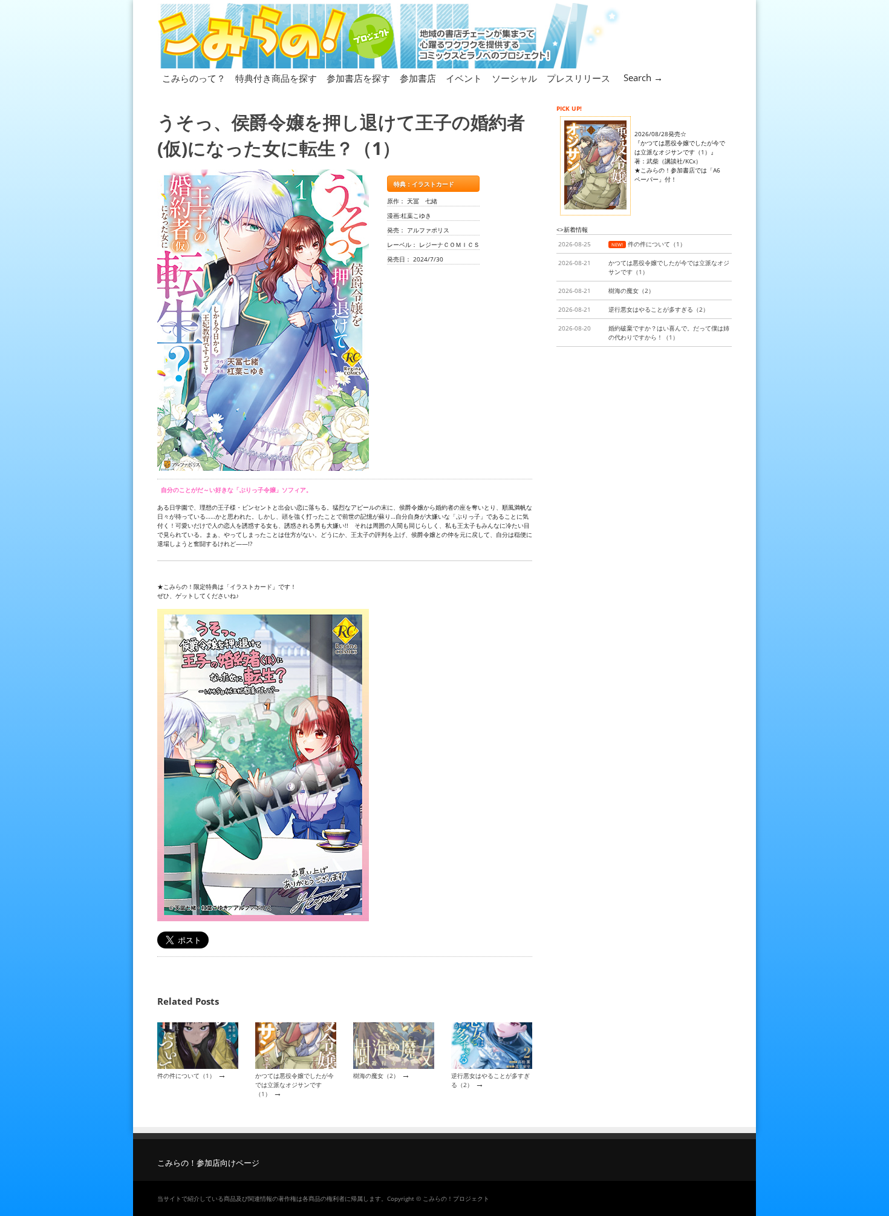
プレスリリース (578, 78)
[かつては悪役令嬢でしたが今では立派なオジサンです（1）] (295, 1066)
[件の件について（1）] (197, 1066)
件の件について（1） (186, 1075)
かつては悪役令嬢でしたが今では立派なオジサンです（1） (294, 1085)
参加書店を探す (358, 78)
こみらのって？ (194, 78)
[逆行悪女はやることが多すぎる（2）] (491, 1066)
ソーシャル (514, 78)
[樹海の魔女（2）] (393, 1066)
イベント (464, 78)
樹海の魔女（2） (376, 1075)
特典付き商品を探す (276, 78)
